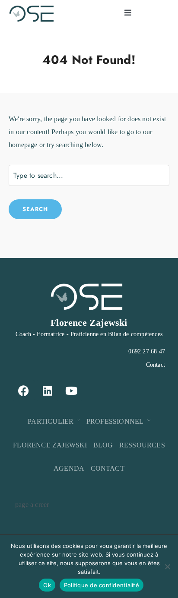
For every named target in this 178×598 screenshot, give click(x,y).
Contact (155, 365)
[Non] (167, 566)
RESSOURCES (142, 445)
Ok (47, 585)
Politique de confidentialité (101, 585)
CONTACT (107, 468)
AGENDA (69, 468)
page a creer (32, 504)
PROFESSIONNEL (115, 421)
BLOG (103, 445)
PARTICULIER (50, 421)
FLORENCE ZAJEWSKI (50, 445)
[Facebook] (24, 390)
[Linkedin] (47, 390)
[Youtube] (71, 390)
